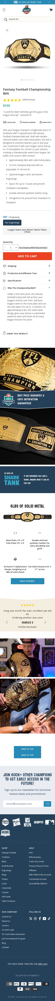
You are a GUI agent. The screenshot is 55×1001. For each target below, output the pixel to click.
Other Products (8, 901)
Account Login (8, 930)
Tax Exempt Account (37, 879)
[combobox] (27, 19)
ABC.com (42, 963)
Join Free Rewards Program (13, 938)
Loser (4, 883)
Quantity (8, 242)
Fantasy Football (9, 853)
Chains (5, 879)
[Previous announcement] (5, 2)
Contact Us (6, 917)
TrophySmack (22, 997)
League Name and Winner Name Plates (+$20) (27, 230)
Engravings (6, 870)
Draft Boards (7, 866)
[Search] (5, 19)
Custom (5, 892)
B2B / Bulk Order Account (40, 875)
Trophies (6, 857)
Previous (8, 623)
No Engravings (12, 222)
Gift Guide (6, 897)
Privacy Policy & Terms (38, 866)
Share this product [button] (17, 333)
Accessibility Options (38, 883)
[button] (4, 9)
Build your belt (27, 581)
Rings (4, 875)
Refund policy (35, 857)
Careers (5, 925)
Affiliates (33, 870)
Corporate (6, 888)
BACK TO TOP (27, 749)
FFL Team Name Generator (13, 934)
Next (47, 623)
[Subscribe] (47, 804)
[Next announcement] (49, 2)
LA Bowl (5, 947)
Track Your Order (36, 861)
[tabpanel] (27, 51)
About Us (6, 921)
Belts (4, 861)
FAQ (31, 853)
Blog (4, 943)
